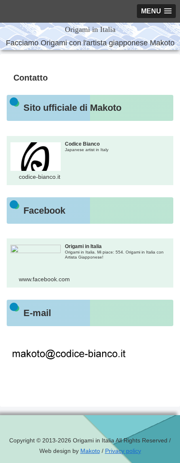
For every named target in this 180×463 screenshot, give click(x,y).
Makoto (90, 450)
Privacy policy (123, 450)
